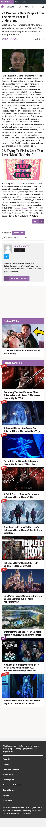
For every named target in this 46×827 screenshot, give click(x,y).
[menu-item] (10, 7)
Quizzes (26, 2)
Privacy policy (8, 774)
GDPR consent (8, 800)
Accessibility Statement (12, 785)
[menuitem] (7, 2)
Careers (6, 795)
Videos (17, 2)
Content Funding (9, 790)
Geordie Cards (21, 208)
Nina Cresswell (11, 39)
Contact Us (7, 764)
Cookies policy (8, 780)
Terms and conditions (11, 769)
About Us (6, 759)
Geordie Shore (19, 233)
